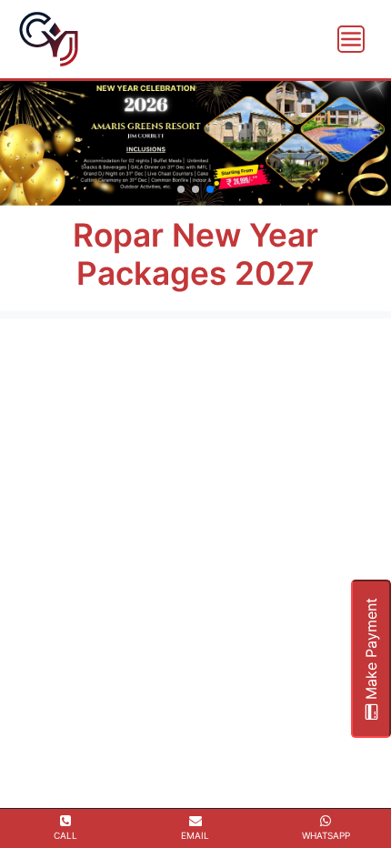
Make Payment (371, 651)
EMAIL (195, 835)
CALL (65, 835)
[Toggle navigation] (351, 39)
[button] (181, 189)
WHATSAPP (326, 835)
